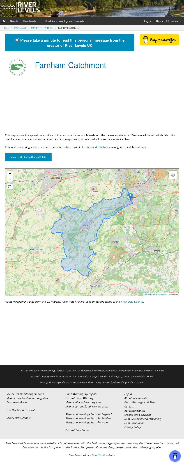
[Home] (4, 21)
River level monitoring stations (24, 394)
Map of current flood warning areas (87, 406)
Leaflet (147, 294)
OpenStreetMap (160, 294)
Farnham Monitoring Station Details (28, 157)
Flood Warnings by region (80, 394)
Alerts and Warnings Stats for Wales (87, 422)
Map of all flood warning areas (83, 402)
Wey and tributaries (98, 147)
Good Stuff (98, 455)
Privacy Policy (132, 427)
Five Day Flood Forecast (20, 410)
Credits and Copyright (137, 414)
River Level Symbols (18, 417)
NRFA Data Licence (131, 301)
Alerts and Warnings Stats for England (88, 414)
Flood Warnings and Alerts (140, 402)
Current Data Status (77, 430)
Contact (129, 406)
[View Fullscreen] (10, 186)
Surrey (35, 28)
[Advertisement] (92, 104)
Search (14, 21)
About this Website (135, 398)
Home (6, 28)
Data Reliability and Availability (143, 419)
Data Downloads (134, 423)
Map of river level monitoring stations (29, 398)
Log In (147, 21)
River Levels (29, 21)
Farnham (48, 28)
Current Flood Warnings (79, 398)
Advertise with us (134, 410)
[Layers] (173, 175)
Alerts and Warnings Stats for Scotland (88, 418)
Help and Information (167, 21)
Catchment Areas (16, 402)
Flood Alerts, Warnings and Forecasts (64, 21)
